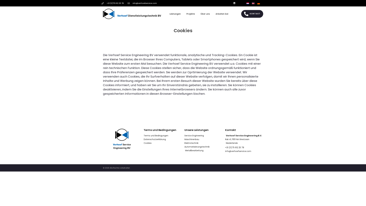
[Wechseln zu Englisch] (253, 3)
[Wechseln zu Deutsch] (258, 3)
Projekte (190, 13)
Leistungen (175, 13)
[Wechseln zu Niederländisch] (247, 3)
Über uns (205, 13)
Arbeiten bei (222, 13)
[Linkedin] (234, 3)
